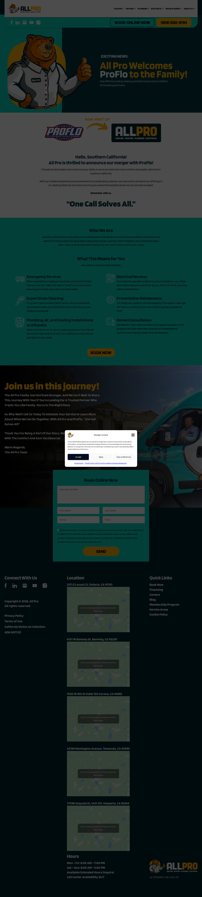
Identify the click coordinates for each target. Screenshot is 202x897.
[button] (133, 435)
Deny (101, 457)
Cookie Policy (79, 463)
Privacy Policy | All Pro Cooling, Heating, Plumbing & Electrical (106, 463)
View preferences (123, 457)
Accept (78, 457)
